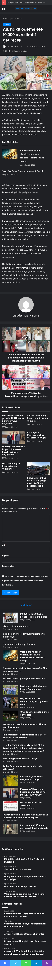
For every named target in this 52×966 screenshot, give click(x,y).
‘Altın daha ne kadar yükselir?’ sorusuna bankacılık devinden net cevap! (32, 656)
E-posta (6, 555)
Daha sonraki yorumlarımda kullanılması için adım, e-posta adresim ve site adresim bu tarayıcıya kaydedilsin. (26, 580)
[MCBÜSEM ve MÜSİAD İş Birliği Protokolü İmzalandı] (10, 618)
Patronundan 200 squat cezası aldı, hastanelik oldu (34, 827)
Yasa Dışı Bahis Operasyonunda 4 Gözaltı (23, 171)
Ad (4, 545)
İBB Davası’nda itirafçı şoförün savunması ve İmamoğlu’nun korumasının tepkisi (25, 816)
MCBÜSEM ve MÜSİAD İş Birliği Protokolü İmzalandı (33, 615)
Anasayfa (9, 18)
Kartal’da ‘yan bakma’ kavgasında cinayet (31, 778)
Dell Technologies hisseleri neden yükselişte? (11, 466)
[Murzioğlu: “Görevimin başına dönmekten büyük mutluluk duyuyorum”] (13, 437)
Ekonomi (18, 18)
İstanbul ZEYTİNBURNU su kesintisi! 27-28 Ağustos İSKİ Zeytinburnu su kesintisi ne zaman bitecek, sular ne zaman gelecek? (23, 748)
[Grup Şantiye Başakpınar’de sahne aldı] (10, 716)
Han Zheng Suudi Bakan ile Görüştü (20, 758)
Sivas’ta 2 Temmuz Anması (16, 626)
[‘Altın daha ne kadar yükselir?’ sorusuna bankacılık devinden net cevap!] (9, 154)
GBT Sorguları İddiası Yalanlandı (31, 804)
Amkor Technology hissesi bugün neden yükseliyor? (37, 418)
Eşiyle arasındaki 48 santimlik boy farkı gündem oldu (34, 701)
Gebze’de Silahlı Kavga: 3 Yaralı (19, 644)
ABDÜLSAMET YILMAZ (16, 47)
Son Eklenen (26, 605)
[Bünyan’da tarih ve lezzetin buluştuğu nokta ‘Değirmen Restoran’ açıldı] (38, 468)
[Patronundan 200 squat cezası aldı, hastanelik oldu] (10, 829)
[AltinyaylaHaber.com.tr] (26, 8)
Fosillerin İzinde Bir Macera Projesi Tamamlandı (33, 687)
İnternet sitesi (8, 566)
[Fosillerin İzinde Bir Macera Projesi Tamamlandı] (10, 690)
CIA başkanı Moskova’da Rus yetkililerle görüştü (36, 435)
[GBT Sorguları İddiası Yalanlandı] (10, 806)
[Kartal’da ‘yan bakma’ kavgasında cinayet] (10, 780)
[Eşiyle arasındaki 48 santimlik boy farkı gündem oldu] (10, 702)
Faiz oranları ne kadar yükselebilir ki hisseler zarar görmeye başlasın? (13, 419)
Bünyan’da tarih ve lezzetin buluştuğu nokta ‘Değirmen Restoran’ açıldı (36, 482)
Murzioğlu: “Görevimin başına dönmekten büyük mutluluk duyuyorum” (13, 450)
